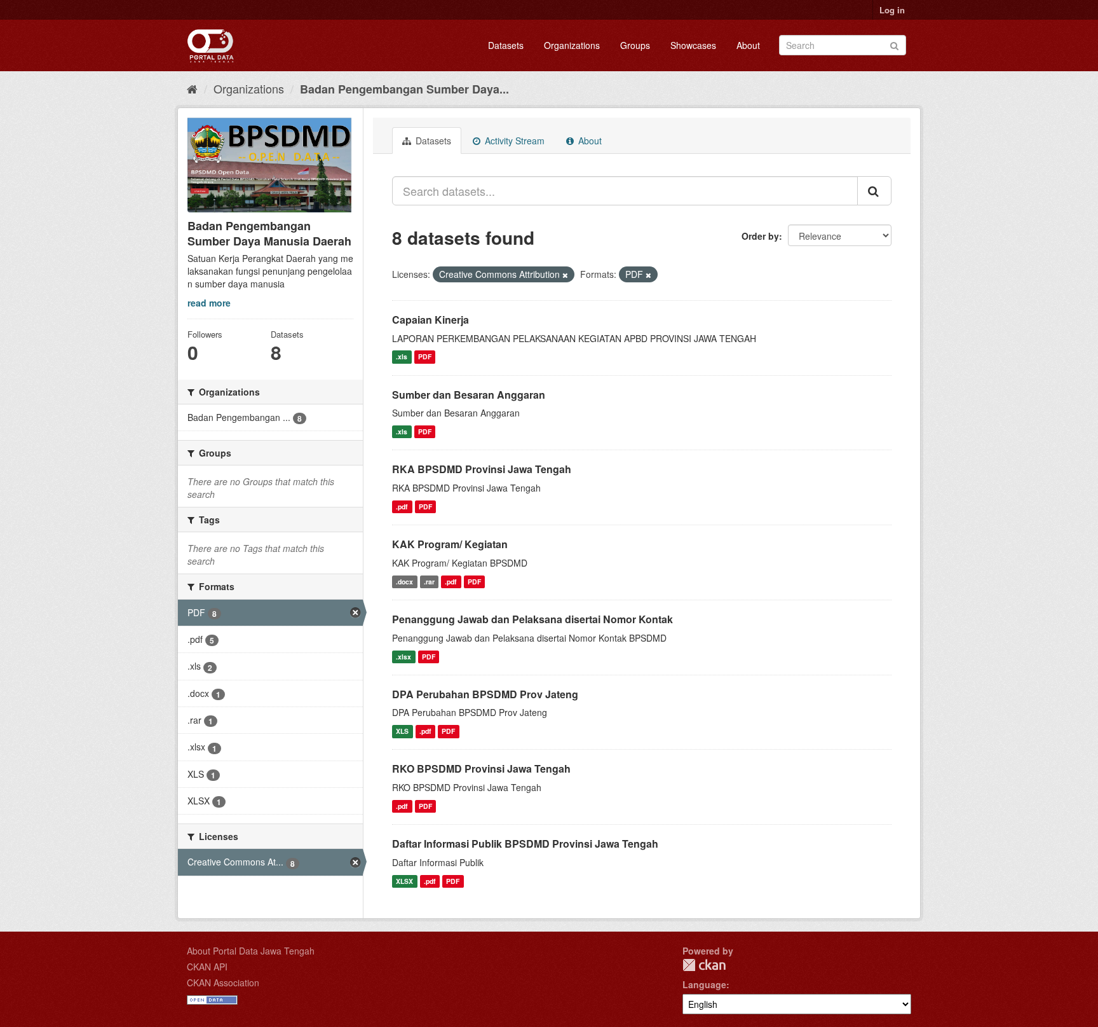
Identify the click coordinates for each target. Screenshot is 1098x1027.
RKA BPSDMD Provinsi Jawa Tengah (481, 469)
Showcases (693, 45)
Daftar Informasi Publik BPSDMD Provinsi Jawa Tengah (525, 843)
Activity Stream (513, 140)
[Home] (192, 88)
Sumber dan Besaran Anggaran (468, 394)
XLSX (404, 881)
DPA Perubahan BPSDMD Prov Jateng (485, 694)
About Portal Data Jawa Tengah (251, 950)
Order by (760, 236)
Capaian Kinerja (430, 319)
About (748, 45)
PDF (424, 357)
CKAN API (207, 966)
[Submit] (894, 44)
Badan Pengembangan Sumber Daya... (404, 89)
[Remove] (565, 275)
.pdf (402, 506)
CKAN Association (223, 982)
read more (209, 302)
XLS (402, 731)
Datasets (506, 45)
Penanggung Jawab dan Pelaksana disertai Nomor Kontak (532, 619)
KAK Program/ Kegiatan (450, 544)
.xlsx (403, 656)
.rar (429, 581)
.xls (401, 357)
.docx (404, 581)
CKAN (704, 965)
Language (704, 984)
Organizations (572, 45)
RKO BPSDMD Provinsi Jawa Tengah (481, 768)
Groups (635, 45)
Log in (892, 10)
